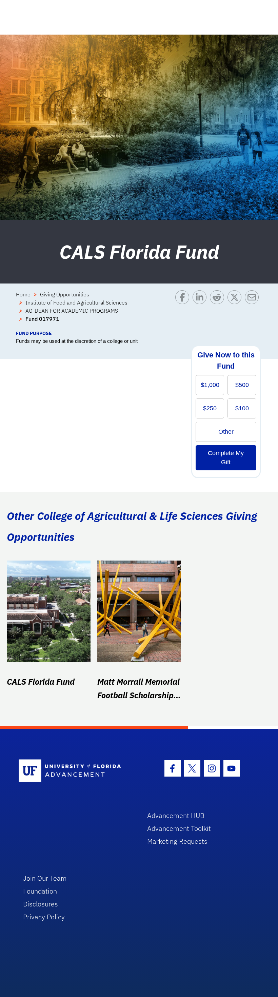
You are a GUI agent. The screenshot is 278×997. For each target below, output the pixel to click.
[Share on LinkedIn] (201, 310)
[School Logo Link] (75, 771)
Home (23, 294)
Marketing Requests (177, 841)
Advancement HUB (175, 815)
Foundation (40, 891)
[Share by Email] (253, 310)
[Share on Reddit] (218, 310)
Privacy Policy (44, 916)
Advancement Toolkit (179, 828)
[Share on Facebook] (184, 310)
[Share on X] (236, 310)
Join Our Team (45, 878)
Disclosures (40, 903)
